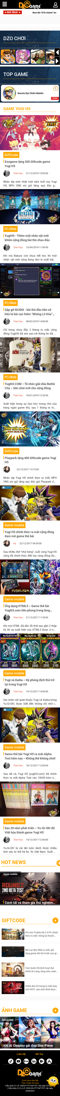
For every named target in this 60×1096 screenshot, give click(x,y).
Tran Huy (18, 173)
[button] (57, 61)
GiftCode (13, 920)
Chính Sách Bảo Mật (30, 1080)
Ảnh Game (14, 1010)
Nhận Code (37, 934)
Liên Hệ (21, 1054)
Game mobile (10, 874)
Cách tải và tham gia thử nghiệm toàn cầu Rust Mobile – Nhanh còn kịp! (30, 903)
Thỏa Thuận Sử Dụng (30, 1083)
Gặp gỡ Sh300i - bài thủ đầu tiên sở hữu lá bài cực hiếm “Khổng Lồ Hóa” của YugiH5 (28, 314)
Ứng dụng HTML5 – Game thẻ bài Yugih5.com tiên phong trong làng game (27, 610)
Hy (14, 543)
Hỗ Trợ (39, 1054)
